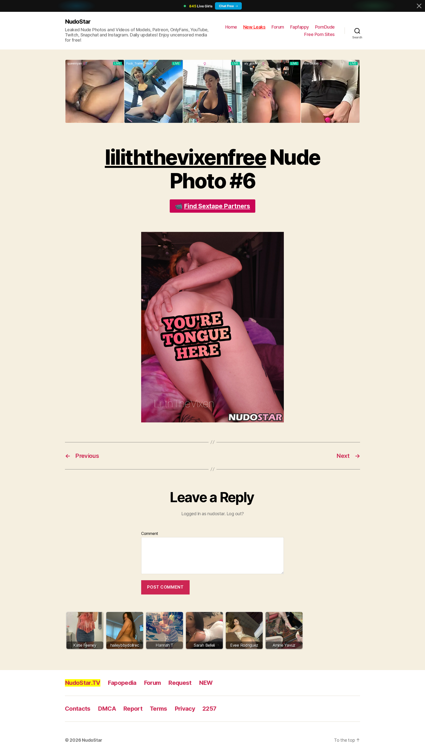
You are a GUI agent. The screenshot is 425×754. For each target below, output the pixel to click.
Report (132, 708)
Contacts (78, 708)
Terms (158, 708)
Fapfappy (299, 27)
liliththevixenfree (185, 157)
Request (179, 682)
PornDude (325, 27)
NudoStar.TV (82, 682)
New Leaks (254, 27)
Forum (278, 27)
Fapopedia (122, 682)
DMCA (107, 708)
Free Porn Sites (319, 34)
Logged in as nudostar (203, 513)
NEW (206, 682)
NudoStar (78, 21)
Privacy (185, 708)
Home (231, 27)
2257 (209, 708)
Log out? (235, 513)
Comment (149, 533)
